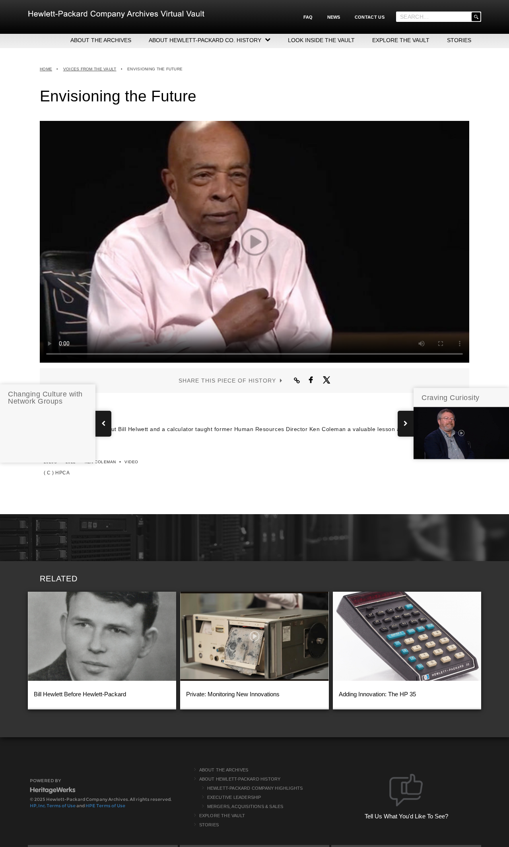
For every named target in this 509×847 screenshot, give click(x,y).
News (333, 17)
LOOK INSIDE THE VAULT (321, 40)
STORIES (459, 40)
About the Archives (224, 769)
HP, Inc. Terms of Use (53, 805)
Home (46, 69)
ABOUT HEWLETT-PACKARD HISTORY (240, 779)
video (131, 462)
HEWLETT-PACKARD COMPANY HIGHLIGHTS (255, 788)
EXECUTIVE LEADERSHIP (234, 797)
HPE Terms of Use (105, 805)
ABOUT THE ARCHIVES (100, 40)
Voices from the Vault (90, 69)
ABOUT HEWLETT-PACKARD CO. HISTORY (205, 40)
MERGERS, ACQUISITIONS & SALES (245, 806)
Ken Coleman (100, 462)
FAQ (308, 17)
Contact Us (370, 17)
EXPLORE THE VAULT (400, 40)
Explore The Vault (222, 815)
